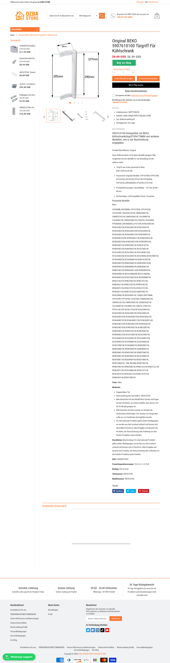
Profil (50, 614)
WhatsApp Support (21, 657)
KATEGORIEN (17, 29)
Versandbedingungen (18, 631)
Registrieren (151, 2)
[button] (70, 102)
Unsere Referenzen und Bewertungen (24, 618)
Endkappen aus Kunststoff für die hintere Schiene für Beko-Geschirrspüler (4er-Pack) (28, 95)
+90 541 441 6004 (124, 17)
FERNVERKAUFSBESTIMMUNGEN (23, 614)
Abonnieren (115, 618)
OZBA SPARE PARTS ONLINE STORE (92, 654)
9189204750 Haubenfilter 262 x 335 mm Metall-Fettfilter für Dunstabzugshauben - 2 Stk (28, 46)
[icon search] (102, 16)
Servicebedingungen (18, 636)
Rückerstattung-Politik (18, 627)
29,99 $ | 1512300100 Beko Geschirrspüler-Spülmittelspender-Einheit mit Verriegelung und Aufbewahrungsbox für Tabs (28, 84)
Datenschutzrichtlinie (18, 623)
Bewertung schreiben (122, 69)
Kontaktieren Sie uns (18, 610)
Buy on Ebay (124, 62)
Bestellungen (53, 610)
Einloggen (140, 2)
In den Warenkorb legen (124, 78)
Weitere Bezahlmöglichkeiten (136, 91)
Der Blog (13, 640)
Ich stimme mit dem (123, 95)
